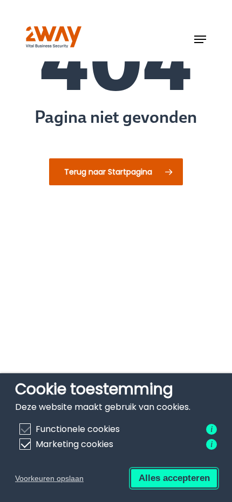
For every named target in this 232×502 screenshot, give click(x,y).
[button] (200, 39)
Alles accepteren (174, 478)
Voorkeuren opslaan (49, 478)
